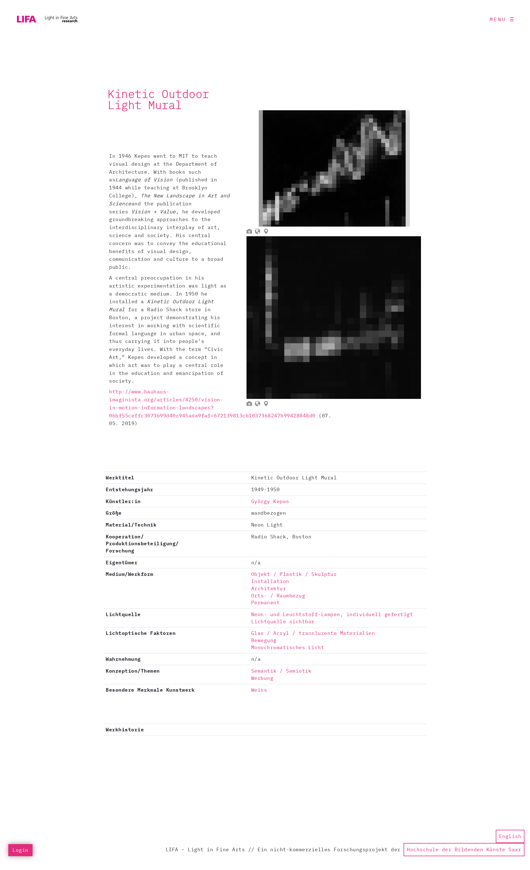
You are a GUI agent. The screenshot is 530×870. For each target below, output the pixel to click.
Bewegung (264, 640)
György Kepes (270, 501)
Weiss (259, 690)
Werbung (262, 678)
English (510, 836)
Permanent (265, 602)
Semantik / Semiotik (281, 671)
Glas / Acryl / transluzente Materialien (313, 633)
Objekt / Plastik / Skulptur (294, 574)
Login (20, 850)
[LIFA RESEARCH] (47, 19)
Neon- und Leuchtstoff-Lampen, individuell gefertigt (332, 614)
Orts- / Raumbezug (278, 595)
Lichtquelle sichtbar (283, 621)
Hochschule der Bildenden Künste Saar (464, 849)
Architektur (268, 588)
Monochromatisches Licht (287, 647)
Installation (270, 581)
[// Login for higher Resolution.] (334, 168)
